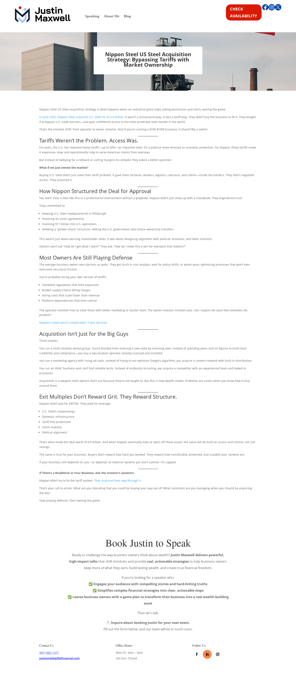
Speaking (92, 16)
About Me (111, 16)
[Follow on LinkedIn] (207, 654)
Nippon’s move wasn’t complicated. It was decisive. (73, 322)
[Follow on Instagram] (217, 654)
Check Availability (243, 12)
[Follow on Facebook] (196, 654)
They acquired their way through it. (118, 480)
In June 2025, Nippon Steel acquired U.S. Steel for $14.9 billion (81, 117)
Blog (127, 16)
